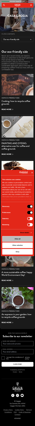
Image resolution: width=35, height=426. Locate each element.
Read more (6, 109)
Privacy (15, 371)
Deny (17, 252)
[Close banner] (32, 172)
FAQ (15, 412)
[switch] (30, 212)
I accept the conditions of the (18, 358)
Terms (20, 371)
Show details (24, 232)
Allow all (17, 239)
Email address (8, 349)
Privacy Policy (8, 410)
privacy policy (27, 358)
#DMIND (17, 418)
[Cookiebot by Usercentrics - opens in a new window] (20, 172)
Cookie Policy (19, 410)
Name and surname (9, 341)
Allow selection (17, 245)
